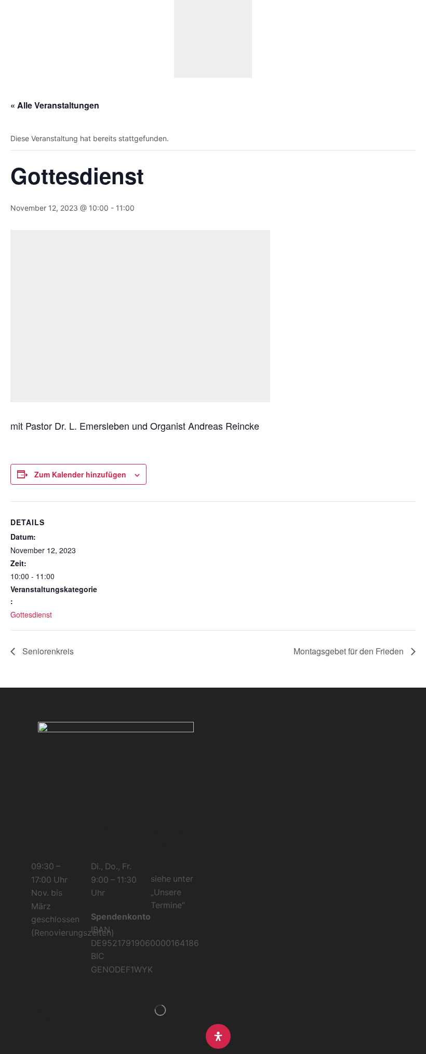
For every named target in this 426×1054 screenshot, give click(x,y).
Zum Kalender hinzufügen (80, 474)
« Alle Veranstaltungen (54, 105)
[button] (13, 39)
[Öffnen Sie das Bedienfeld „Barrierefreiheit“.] (218, 1036)
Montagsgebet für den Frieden (350, 651)
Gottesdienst (31, 614)
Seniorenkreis (47, 651)
